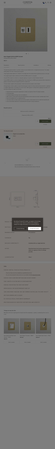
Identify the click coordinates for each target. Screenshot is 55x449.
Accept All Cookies (34, 228)
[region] (27, 224)
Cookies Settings (20, 228)
